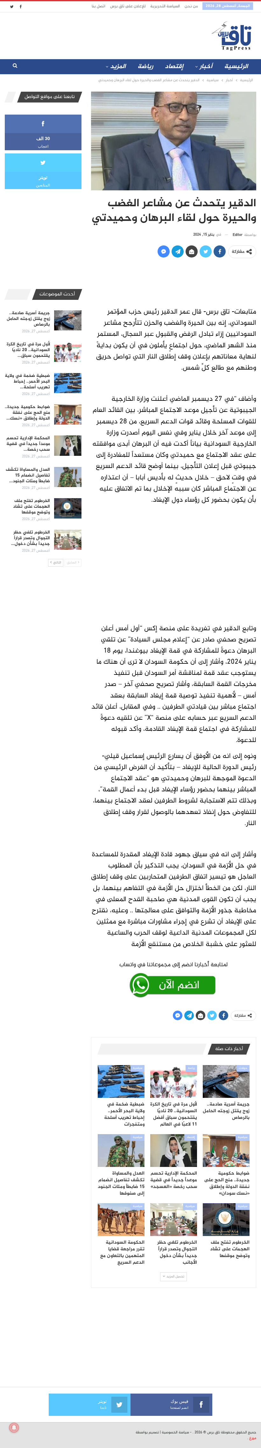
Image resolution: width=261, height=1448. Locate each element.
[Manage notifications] (14, 1428)
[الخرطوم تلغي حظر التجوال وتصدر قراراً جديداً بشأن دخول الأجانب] (173, 1219)
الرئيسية (236, 66)
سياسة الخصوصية (175, 1432)
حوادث (243, 1068)
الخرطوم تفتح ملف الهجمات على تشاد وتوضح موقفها (31, 506)
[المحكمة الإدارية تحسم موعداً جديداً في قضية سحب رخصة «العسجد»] (173, 1150)
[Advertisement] (94, 34)
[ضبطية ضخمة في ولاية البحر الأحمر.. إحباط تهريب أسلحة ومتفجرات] (121, 1081)
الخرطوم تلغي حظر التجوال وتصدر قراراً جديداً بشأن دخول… (30, 538)
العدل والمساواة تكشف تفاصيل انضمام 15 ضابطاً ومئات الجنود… (28, 475)
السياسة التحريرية (165, 6)
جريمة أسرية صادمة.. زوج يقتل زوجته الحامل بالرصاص (28, 318)
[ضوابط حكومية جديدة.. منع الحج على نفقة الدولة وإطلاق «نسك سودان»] (226, 1150)
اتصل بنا (98, 6)
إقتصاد (174, 66)
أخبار (206, 66)
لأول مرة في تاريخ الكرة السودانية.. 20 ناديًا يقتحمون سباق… (28, 350)
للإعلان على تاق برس (127, 6)
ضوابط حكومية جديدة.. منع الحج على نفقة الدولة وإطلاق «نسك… (27, 412)
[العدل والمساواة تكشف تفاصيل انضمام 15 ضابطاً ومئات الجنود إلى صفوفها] (121, 1150)
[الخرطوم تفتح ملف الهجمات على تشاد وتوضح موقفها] (226, 1219)
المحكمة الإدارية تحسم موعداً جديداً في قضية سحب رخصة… (28, 443)
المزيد (118, 66)
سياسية (137, 1068)
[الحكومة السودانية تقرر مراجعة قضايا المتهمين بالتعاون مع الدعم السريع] (121, 1219)
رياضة (145, 66)
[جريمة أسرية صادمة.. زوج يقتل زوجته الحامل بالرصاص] (226, 1081)
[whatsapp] (173, 978)
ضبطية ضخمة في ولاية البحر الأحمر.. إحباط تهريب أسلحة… (27, 381)
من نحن (191, 6)
